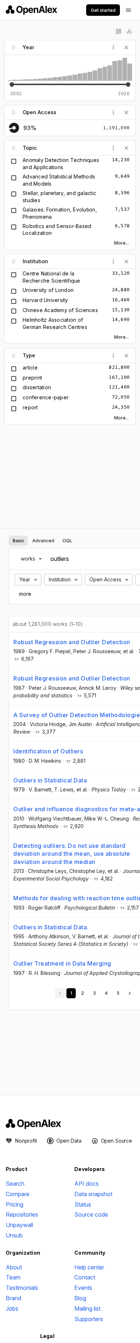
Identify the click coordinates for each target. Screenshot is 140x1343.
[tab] (18, 541)
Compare (17, 1194)
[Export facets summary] (129, 31)
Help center (89, 1267)
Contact (84, 1277)
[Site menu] (128, 10)
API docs (86, 1183)
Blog (80, 1298)
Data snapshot (93, 1194)
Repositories (22, 1214)
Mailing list (87, 1308)
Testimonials (22, 1287)
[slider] (12, 84)
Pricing (14, 1204)
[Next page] (130, 993)
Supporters (88, 1319)
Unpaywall (19, 1224)
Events (83, 1287)
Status (82, 1204)
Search (15, 1183)
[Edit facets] (118, 31)
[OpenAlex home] (31, 10)
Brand (13, 1298)
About (14, 1267)
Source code (91, 1214)
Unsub (14, 1235)
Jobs (12, 1308)
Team (13, 1277)
